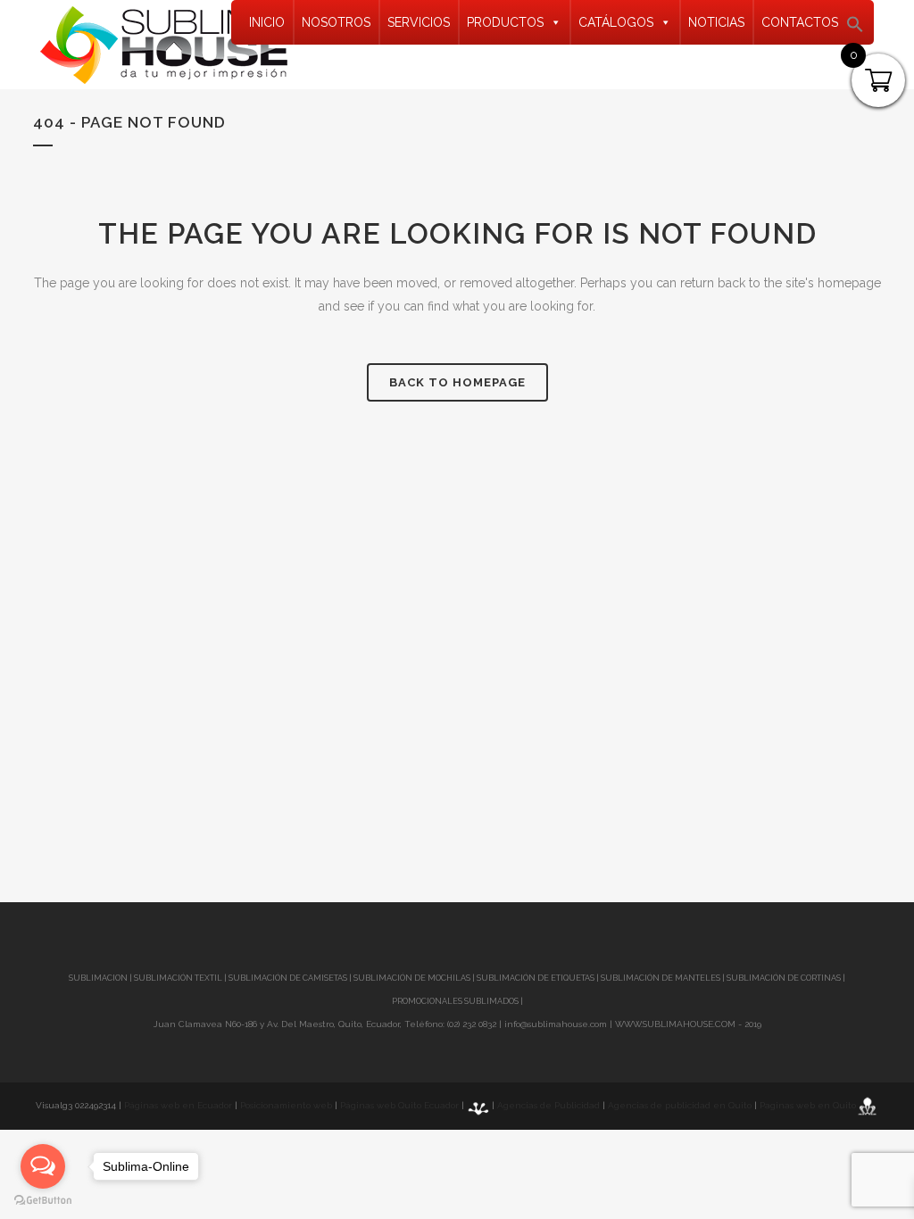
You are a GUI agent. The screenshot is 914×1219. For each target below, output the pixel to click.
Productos (505, 22)
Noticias (716, 22)
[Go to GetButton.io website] (42, 1201)
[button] (855, 29)
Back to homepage (457, 382)
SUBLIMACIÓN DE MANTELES (660, 978)
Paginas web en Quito (808, 1105)
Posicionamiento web (286, 1105)
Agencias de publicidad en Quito (680, 1105)
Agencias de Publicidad (548, 1105)
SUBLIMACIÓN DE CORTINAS (785, 978)
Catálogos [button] (615, 22)
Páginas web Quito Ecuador (399, 1105)
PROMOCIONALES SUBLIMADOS (455, 1001)
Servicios (418, 22)
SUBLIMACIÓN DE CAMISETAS (287, 978)
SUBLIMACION (98, 978)
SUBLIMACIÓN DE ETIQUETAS (535, 978)
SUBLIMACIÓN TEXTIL (178, 978)
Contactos (799, 22)
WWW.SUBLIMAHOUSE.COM (675, 1024)
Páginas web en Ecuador (178, 1105)
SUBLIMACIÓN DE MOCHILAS (411, 978)
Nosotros (336, 22)
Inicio (267, 22)
